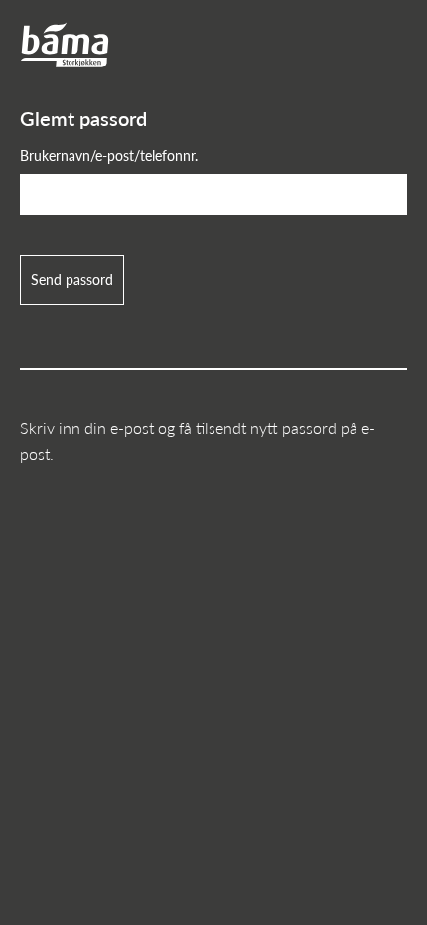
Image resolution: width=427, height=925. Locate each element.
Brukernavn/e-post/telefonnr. (109, 155)
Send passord (72, 279)
